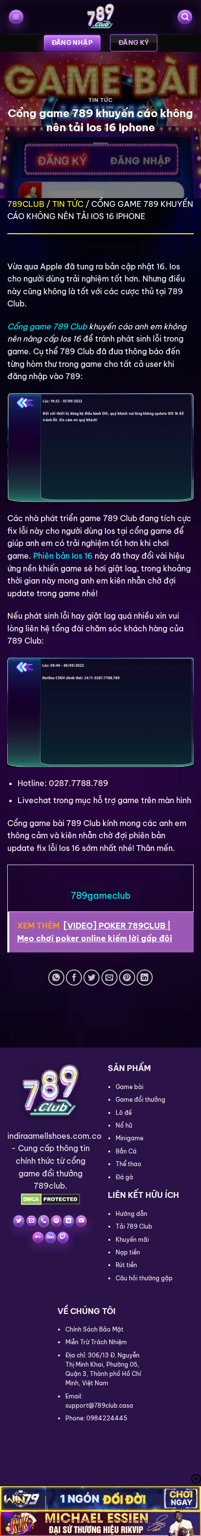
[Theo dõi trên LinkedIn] (68, 1221)
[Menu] (16, 17)
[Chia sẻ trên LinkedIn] (145, 978)
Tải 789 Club (134, 1226)
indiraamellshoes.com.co (54, 1136)
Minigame (129, 1138)
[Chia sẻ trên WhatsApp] (56, 978)
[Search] (185, 17)
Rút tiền (126, 1265)
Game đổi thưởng (140, 1099)
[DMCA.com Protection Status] (50, 1198)
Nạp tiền (128, 1252)
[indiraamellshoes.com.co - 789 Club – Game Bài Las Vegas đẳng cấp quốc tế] (100, 17)
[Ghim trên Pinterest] (127, 978)
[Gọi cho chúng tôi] (43, 1221)
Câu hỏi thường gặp (144, 1278)
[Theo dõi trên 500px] (50, 1237)
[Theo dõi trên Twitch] (62, 1237)
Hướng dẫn (131, 1213)
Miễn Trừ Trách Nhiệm (96, 1342)
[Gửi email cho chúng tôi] (31, 1221)
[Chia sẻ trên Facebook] (74, 978)
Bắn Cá (126, 1151)
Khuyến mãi (132, 1239)
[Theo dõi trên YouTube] (81, 1221)
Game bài (129, 1087)
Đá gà (124, 1177)
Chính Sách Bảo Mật (94, 1329)
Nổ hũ (124, 1125)
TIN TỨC (100, 100)
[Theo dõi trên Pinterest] (56, 1221)
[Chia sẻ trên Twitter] (91, 978)
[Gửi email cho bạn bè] (109, 978)
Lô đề (124, 1112)
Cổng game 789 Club (47, 326)
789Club (25, 204)
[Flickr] (37, 1237)
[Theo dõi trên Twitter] (18, 1221)
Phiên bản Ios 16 (63, 556)
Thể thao (128, 1164)
